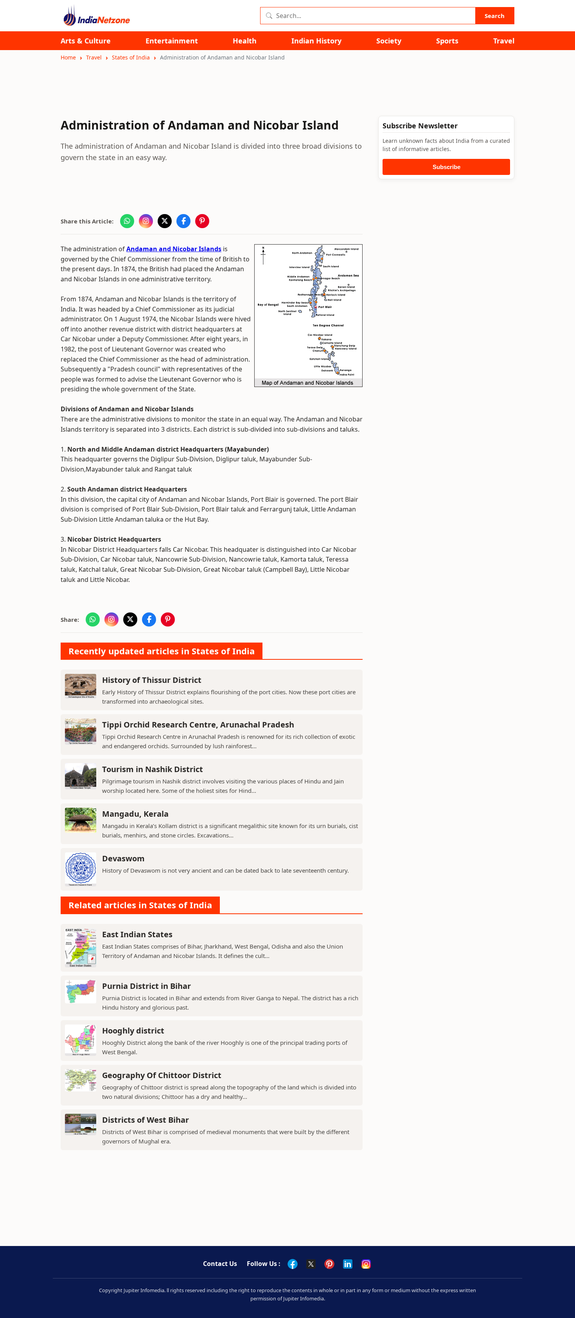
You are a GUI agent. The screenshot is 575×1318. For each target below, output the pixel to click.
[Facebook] (292, 1264)
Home (68, 57)
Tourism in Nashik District (152, 769)
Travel (503, 41)
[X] (311, 1264)
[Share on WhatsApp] (127, 221)
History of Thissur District (151, 680)
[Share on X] (165, 221)
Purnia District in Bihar (146, 986)
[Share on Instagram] (146, 221)
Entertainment (172, 41)
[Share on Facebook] (183, 221)
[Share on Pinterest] (202, 221)
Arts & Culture (86, 41)
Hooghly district (133, 1030)
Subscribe (446, 167)
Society (388, 41)
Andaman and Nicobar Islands (173, 249)
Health (245, 41)
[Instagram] (366, 1264)
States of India (131, 57)
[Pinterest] (329, 1264)
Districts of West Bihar (145, 1120)
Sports (447, 41)
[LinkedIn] (347, 1264)
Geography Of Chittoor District (161, 1075)
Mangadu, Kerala (135, 813)
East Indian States (137, 934)
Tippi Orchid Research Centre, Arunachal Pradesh (198, 724)
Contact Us (220, 1263)
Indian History (316, 41)
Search (495, 16)
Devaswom (123, 858)
